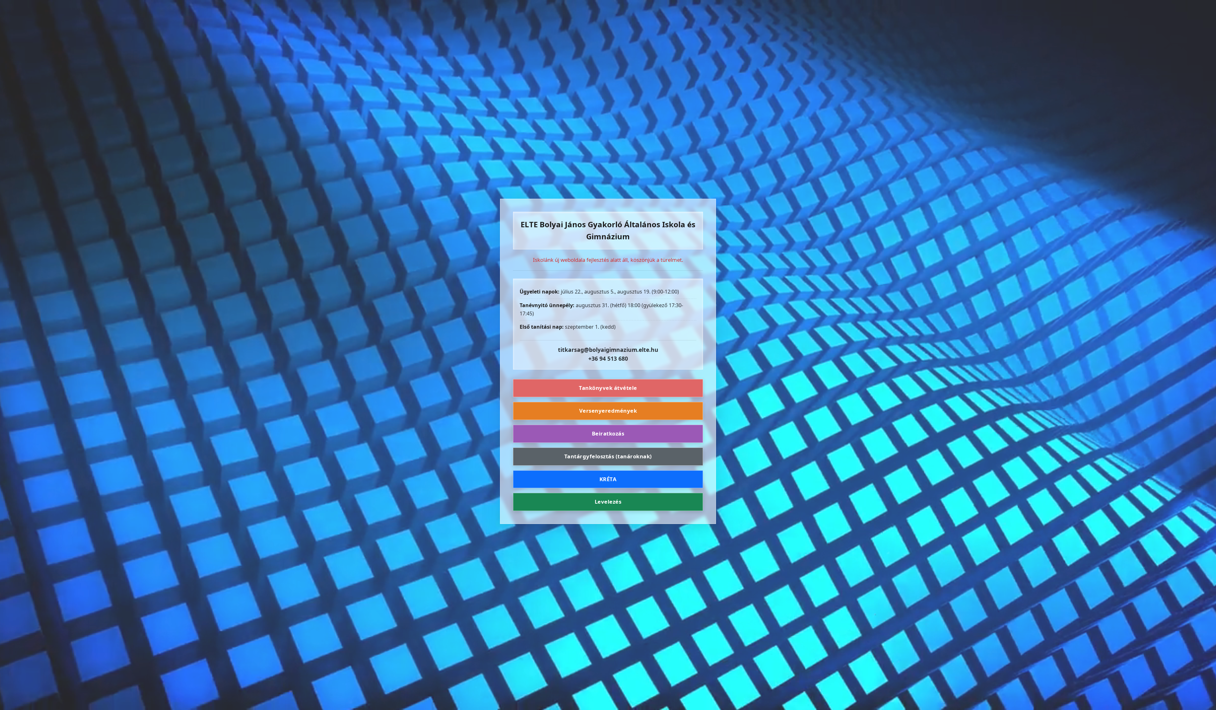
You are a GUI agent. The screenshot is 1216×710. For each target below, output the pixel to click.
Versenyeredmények (608, 410)
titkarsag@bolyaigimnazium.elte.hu (608, 349)
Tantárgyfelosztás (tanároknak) (608, 456)
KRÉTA (608, 479)
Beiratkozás (608, 433)
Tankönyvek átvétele (608, 387)
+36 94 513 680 (608, 358)
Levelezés (608, 501)
